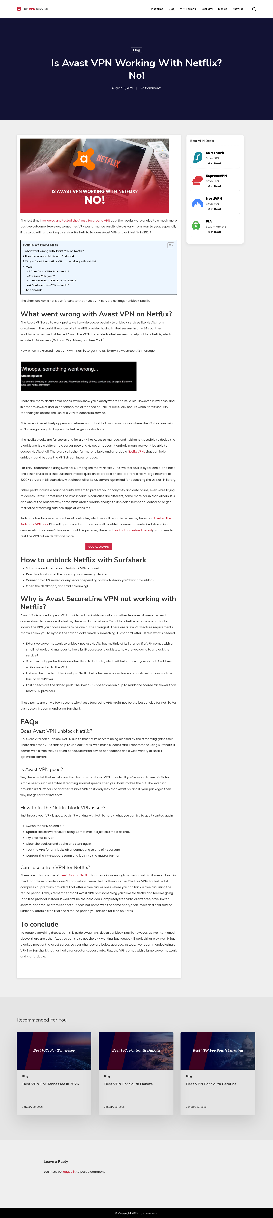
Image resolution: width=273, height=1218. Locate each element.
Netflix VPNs (136, 451)
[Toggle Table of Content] (169, 245)
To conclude (34, 290)
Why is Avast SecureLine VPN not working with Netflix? (60, 261)
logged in (69, 1172)
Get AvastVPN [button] (98, 546)
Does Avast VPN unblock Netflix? (50, 271)
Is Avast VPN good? (43, 276)
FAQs (29, 267)
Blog (136, 50)
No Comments (151, 88)
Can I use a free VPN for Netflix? (50, 285)
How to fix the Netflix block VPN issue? (54, 280)
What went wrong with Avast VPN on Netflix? (54, 251)
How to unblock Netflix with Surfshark (49, 256)
